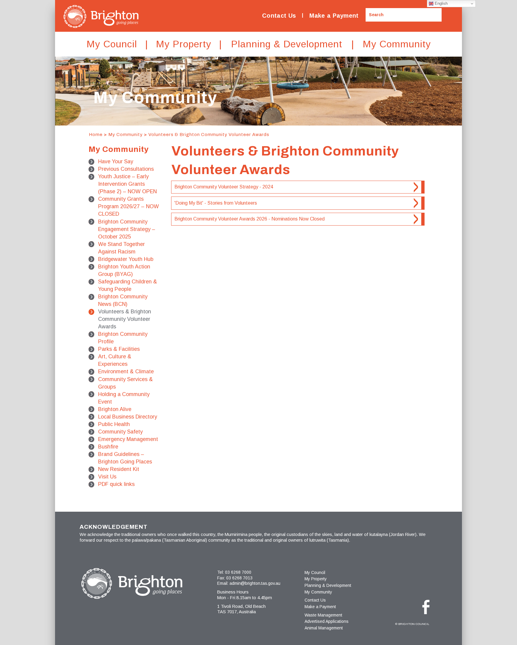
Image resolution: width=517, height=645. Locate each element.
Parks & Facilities (119, 349)
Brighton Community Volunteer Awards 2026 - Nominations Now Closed (249, 218)
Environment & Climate (126, 371)
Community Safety (120, 432)
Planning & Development (328, 585)
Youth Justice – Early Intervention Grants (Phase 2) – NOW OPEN (127, 183)
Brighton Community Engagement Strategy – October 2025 (126, 229)
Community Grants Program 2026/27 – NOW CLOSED (128, 206)
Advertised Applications (327, 621)
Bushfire (108, 447)
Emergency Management (128, 439)
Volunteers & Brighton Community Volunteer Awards (208, 134)
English (441, 3)
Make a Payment (333, 15)
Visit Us (107, 477)
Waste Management (323, 615)
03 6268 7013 (239, 577)
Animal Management (324, 628)
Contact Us (279, 15)
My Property (316, 578)
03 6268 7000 (238, 572)
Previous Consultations (126, 169)
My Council (315, 572)
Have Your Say (115, 161)
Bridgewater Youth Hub (125, 259)
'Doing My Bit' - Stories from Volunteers (215, 203)
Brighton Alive (114, 409)
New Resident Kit (118, 469)
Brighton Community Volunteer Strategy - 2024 (223, 186)
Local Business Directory (127, 417)
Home (96, 134)
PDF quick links (116, 484)
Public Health (114, 424)
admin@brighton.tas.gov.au (254, 583)
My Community (125, 134)
